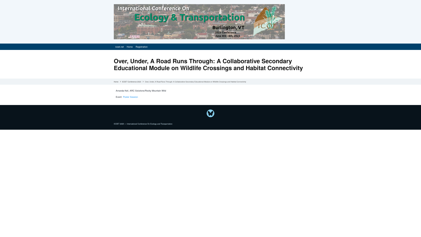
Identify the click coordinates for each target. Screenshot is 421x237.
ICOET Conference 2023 (131, 81)
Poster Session (130, 96)
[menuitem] (119, 47)
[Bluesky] (210, 113)
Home (116, 81)
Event (118, 96)
